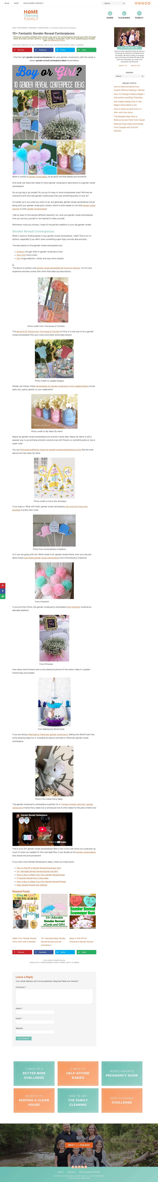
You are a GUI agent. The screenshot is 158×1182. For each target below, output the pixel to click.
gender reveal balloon (86, 852)
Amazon (20, 252)
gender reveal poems (36, 209)
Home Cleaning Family (31, 15)
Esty (19, 258)
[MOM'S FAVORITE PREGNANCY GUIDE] (122, 1062)
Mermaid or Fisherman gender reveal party (48, 734)
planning (75, 962)
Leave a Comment (77, 45)
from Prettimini (73, 607)
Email (19, 1018)
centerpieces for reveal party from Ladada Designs (62, 386)
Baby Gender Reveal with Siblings (32, 885)
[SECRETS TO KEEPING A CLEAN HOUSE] (34, 1089)
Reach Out (135, 65)
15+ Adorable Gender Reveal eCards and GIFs (37, 871)
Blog (7, 3)
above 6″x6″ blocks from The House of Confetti (38, 331)
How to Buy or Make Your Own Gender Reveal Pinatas (41, 881)
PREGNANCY (33, 28)
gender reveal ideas (38, 177)
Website (19, 1028)
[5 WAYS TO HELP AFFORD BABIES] (78, 1062)
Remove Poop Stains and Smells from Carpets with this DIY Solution (128, 127)
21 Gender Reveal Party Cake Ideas (32, 878)
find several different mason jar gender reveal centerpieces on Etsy (50, 450)
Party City (21, 255)
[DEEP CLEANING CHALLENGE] (122, 1089)
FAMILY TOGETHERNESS (20, 28)
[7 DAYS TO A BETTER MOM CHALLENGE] (34, 1062)
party (68, 962)
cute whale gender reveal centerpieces (41, 558)
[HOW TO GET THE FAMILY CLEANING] (78, 1089)
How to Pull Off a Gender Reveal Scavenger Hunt (39, 868)
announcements (47, 962)
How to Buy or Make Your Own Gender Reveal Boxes (41, 875)
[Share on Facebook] (2, 591)
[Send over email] (2, 596)
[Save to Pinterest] (2, 585)
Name (19, 1008)
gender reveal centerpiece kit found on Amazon (58, 268)
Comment (21, 987)
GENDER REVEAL (43, 28)
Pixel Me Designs (83, 1178)
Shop (16, 3)
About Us (123, 65)
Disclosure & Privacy (34, 3)
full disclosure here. (56, 40)
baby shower (60, 962)
